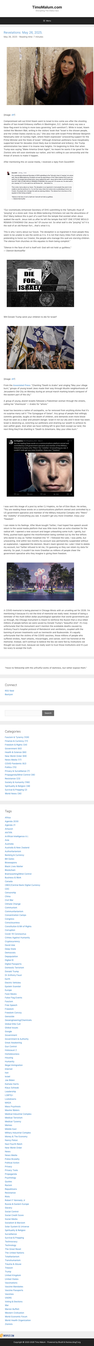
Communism (11, 907)
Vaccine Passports (14, 1290)
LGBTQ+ (9, 1095)
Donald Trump (12, 971)
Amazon (9, 829)
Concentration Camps (15, 915)
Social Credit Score (14, 1215)
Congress (9, 919)
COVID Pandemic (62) (15, 763)
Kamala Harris (12, 1084)
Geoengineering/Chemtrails (18, 1020)
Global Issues (11, 1027)
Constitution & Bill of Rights (18, 926)
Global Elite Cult (13, 1024)
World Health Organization (18, 1320)
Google (8, 1031)
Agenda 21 (10, 825)
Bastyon (9, 694)
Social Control (11, 1211)
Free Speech (11, 1005)
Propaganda (11, 1174)
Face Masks (11, 994)
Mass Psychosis (13, 1106)
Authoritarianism (13, 851)
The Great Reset (13, 1249)
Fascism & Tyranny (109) (17, 737)
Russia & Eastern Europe (17, 1204)
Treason (9, 1268)
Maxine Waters (12, 1110)
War (7, 1305)
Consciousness (12, 922)
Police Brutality (12, 1159)
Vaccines (9, 1294)
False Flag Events (13, 997)
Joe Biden (10, 1080)
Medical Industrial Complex (18, 1114)
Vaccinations (11, 1283)
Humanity (9, 1061)
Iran (7, 1072)
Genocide (9, 1016)
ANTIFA (8, 832)
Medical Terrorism (14, 1117)
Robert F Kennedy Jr (15, 1200)
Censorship (10, 892)
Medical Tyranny (13, 1121)
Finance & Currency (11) (16, 741)
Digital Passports (13, 964)
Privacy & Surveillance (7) (17, 771)
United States (11, 1279)
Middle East (11, 1129)
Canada (9, 881)
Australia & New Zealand (17, 847)
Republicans (11, 1189)
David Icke (10, 945)
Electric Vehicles (13, 982)
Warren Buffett (12, 1309)
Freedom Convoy (13, 1012)
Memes (8, 1125)
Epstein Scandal (13, 986)
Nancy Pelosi (11, 1140)
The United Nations (14, 1253)
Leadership (10, 1091)
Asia (7, 840)
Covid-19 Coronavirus (15, 934)
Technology (10, 1245)
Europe (8, 990)
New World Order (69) (16, 756)
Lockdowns (10, 1099)
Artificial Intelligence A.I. (17, 836)
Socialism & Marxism (15, 1223)
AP (13, 115)
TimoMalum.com (47, 7)
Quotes (8, 1181)
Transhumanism (13, 1260)
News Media (11, 1155)
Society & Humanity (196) (17, 782)
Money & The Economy (16, 1136)
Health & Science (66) (15, 752)
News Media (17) (13, 759)
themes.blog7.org (73, 1342)
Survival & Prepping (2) (16, 790)
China (8, 896)
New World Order (13, 1147)
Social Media (11, 1219)
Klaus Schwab (12, 1087)
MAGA (8, 1102)
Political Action (12, 1162)
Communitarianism (14, 911)
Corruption (10, 930)
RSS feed (9, 690)
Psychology (10, 1177)
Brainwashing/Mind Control (18, 874)
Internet (8, 1069)
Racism (8, 1185)
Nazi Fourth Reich (13, 1144)
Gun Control (11, 1046)
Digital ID (9, 960)
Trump (8, 1271)
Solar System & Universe (17, 1226)
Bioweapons (11, 862)
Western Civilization (14, 1313)
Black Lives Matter (14, 866)
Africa (8, 817)
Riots (7, 1196)
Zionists (9, 1324)
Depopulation (11, 956)
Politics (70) (11, 767)
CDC (7, 889)
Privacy (8, 1166)
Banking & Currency (14, 855)
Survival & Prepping (14, 1238)
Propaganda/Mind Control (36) (20, 775)
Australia (9, 844)
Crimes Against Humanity (17, 937)
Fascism (9, 1001)
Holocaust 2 (11, 1050)
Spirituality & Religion (15, 1230)
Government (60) (13, 748)
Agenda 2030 (11, 821)
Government (11, 1035)
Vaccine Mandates (14, 1286)
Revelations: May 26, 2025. (23, 32)
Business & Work (13, 877)
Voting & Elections (14, 1301)
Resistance (10, 1192)
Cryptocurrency (12, 941)
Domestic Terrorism (14, 967)
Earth (7, 979)
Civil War (9, 900)
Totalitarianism (12, 1256)
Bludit (60, 1342)
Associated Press (21, 385)
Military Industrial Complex (18, 1132)
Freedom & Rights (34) (16, 744)
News (8, 1151)
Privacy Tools (11, 1170)
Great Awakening (13, 1042)
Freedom (9, 1009)
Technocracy (11, 1241)
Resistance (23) (12, 778)
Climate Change (13, 904)
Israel (7, 1076)
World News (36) (13, 793)
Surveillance (11, 1234)
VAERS (8, 1298)
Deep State (10, 949)
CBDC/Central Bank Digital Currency (22, 885)
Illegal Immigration (14, 1065)
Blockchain (10, 870)
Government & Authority (17, 1039)
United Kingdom (13, 1275)
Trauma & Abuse (13, 1264)
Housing (9, 1057)
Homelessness (12, 1054)
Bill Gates (9, 859)
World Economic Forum (16, 1316)
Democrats (10, 952)
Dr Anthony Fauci (13, 975)
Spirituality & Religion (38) (17, 786)
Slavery (8, 1208)
